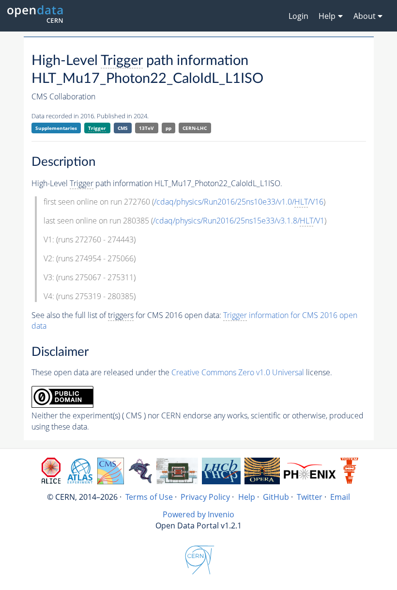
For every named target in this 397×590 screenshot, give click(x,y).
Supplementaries (56, 128)
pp (168, 128)
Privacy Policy (205, 497)
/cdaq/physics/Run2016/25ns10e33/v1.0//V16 (238, 201)
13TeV (146, 128)
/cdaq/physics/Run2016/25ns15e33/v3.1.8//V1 (238, 220)
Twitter (309, 497)
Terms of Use (149, 497)
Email (340, 497)
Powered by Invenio (198, 514)
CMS (123, 128)
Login (298, 16)
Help (246, 497)
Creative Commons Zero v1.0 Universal (237, 372)
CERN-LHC (195, 128)
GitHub (276, 497)
